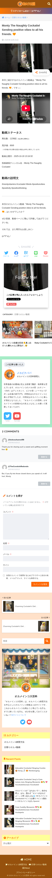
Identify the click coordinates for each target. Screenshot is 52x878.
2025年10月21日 (14, 442)
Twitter (7, 421)
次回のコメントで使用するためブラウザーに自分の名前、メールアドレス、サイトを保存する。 (27, 576)
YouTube (17, 421)
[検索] (47, 641)
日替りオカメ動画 (22, 314)
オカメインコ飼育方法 (14, 742)
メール (7, 554)
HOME (27, 859)
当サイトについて (18, 715)
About (27, 868)
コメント (8, 512)
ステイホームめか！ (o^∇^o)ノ (26, 11)
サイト (6, 565)
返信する (44, 457)
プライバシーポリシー (25, 873)
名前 (6, 543)
